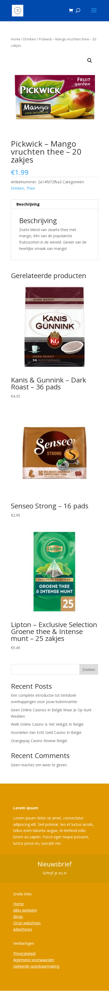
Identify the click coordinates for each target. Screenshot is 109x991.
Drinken (29, 39)
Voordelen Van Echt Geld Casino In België (46, 732)
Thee (30, 188)
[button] (89, 60)
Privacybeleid (24, 953)
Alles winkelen (25, 910)
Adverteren (22, 929)
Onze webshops (27, 922)
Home (15, 39)
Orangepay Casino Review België (39, 740)
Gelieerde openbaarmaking (36, 966)
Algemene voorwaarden (33, 959)
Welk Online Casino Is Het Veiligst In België (47, 724)
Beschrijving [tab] (28, 204)
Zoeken (88, 669)
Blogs (18, 916)
